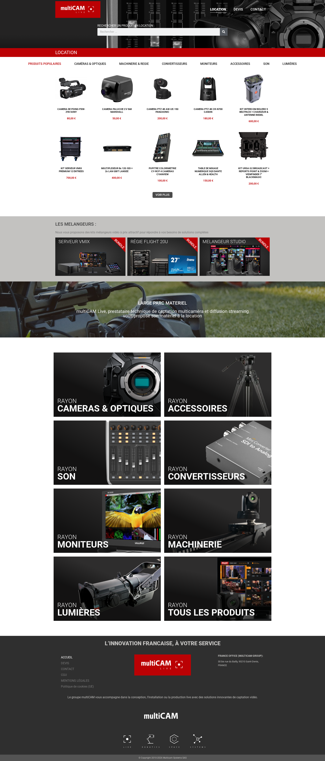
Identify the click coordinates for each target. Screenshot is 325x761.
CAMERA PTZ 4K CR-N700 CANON (208, 110)
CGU (64, 675)
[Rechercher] (224, 32)
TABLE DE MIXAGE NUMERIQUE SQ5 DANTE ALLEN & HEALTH (208, 171)
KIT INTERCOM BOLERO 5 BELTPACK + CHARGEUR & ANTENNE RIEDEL (253, 112)
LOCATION (218, 9)
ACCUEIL (67, 657)
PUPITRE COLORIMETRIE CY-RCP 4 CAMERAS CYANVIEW (162, 171)
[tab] (45, 64)
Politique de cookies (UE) (77, 686)
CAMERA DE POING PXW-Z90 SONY (71, 110)
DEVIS (238, 9)
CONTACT (258, 9)
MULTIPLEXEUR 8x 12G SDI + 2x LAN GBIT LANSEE (117, 170)
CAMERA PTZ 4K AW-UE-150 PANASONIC (162, 110)
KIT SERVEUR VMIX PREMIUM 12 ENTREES (71, 170)
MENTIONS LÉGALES (75, 680)
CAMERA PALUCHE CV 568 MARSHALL (117, 110)
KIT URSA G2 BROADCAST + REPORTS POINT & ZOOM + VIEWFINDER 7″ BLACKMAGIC (253, 173)
